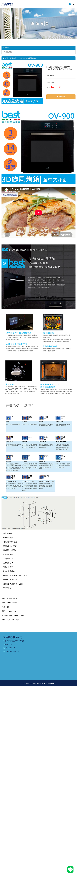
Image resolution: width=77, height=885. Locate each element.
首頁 (6, 58)
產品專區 (9, 52)
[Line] (70, 869)
